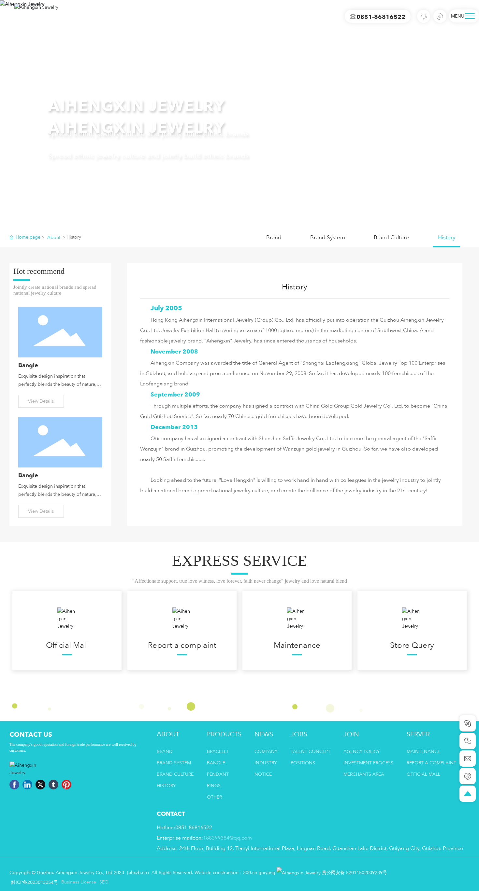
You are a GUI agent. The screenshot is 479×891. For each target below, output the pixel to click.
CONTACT (171, 814)
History (446, 237)
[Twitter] (40, 784)
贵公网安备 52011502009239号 (354, 873)
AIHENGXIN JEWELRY (136, 106)
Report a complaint (182, 645)
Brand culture (391, 237)
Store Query (412, 645)
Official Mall (67, 645)
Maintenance (297, 645)
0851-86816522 (380, 17)
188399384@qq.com (227, 838)
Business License (78, 882)
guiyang (266, 873)
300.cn (250, 873)
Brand (274, 237)
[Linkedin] (27, 784)
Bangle (28, 365)
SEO (104, 882)
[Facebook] (14, 784)
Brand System (327, 237)
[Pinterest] (66, 784)
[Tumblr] (53, 784)
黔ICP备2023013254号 (34, 882)
